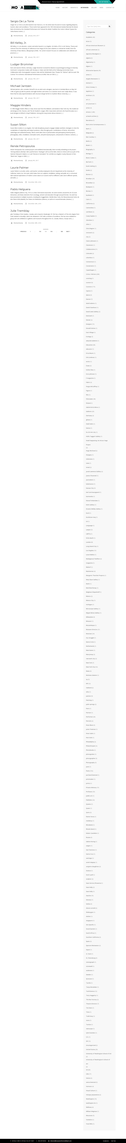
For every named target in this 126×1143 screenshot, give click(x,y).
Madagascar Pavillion (93, 559)
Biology (88, 153)
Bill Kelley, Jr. (18, 42)
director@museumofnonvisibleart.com (60, 1141)
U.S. (87, 1037)
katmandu (89, 496)
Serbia (88, 904)
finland (88, 403)
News (101, 7)
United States (90, 1049)
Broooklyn (89, 183)
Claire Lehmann (91, 241)
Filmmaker (89, 399)
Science (88, 871)
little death (89, 538)
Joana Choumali (91, 476)
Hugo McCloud (90, 451)
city (87, 237)
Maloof (88, 567)
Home (57, 7)
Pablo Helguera (20, 189)
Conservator (90, 266)
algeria (88, 58)
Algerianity (89, 62)
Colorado (89, 253)
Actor (88, 41)
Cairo (87, 199)
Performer (89, 717)
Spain (88, 941)
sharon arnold (90, 908)
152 (40, 231)
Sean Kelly (89, 887)
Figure (88, 391)
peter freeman (91, 729)
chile (87, 224)
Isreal (88, 467)
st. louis (88, 954)
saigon (88, 846)
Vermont (89, 1086)
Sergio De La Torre (22, 21)
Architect (89, 95)
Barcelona (89, 120)
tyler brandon (90, 1033)
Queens (88, 804)
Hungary (89, 455)
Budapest (89, 187)
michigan (89, 604)
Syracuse (89, 979)
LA (87, 521)
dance (88, 295)
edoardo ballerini (91, 341)
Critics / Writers (91, 274)
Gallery (94, 7)
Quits (88, 812)
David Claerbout (91, 307)
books (88, 170)
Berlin (88, 141)
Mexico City (90, 600)
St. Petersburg (90, 958)
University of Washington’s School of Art (98, 1062)
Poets (88, 771)
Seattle (88, 895)
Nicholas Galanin (91, 675)
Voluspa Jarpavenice (92, 1095)
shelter (88, 916)
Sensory (88, 900)
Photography (90, 762)
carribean (89, 212)
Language (89, 525)
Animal (88, 83)
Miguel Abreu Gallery (92, 613)
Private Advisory (91, 787)
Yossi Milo (89, 1124)
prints (88, 783)
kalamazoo (89, 484)
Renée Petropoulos (22, 146)
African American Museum (94, 45)
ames (88, 74)
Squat (88, 950)
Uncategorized (91, 1045)
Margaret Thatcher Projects (95, 575)
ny (87, 679)
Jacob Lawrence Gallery (93, 471)
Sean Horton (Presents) (93, 883)
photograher (90, 754)
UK (87, 1041)
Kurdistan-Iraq (91, 517)
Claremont (89, 245)
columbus (89, 257)
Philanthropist (90, 746)
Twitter (113, 1141)
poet (87, 767)
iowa (87, 463)
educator (89, 349)
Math (88, 584)
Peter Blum (89, 725)
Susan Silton (18, 124)
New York (89, 663)
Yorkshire (89, 1120)
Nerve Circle (90, 642)
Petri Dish (89, 737)
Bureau (88, 191)
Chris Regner (90, 228)
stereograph (90, 962)
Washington (90, 1099)
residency (89, 821)
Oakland (89, 688)
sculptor (88, 879)
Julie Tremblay (19, 210)
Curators (89, 287)
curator (88, 282)
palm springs (90, 704)
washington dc (91, 1103)
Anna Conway (90, 87)
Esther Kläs (89, 370)
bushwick (89, 195)
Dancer (88, 299)
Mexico (88, 596)
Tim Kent (89, 1008)
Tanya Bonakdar (91, 987)
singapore (89, 920)
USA (87, 1074)
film (87, 395)
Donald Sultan (90, 328)
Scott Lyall (89, 875)
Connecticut (90, 262)
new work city (90, 658)
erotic (88, 361)
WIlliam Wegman (91, 1111)
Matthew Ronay (91, 588)
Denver (88, 320)
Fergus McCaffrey (91, 386)
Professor (89, 792)
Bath (87, 129)
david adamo (90, 303)
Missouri (89, 621)
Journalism (89, 480)
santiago (89, 858)
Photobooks (90, 750)
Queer (88, 808)
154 (51, 231)
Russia (88, 837)
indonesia (89, 459)
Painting (89, 700)
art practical (90, 104)
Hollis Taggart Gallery (93, 436)
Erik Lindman (90, 357)
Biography (89, 149)
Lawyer (88, 530)
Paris (87, 708)
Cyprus (88, 291)
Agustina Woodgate (92, 54)
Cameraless (90, 208)
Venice (88, 1078)
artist (88, 108)
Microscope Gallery (92, 609)
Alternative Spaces (92, 70)
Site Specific (90, 925)
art (87, 99)
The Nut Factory (91, 999)
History (65, 7)
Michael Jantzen (20, 86)
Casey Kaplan (90, 216)
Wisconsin (89, 1115)
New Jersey (89, 654)
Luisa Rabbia (90, 555)
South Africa (90, 933)
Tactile (88, 983)
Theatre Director (91, 1004)
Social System (90, 929)
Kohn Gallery (90, 505)
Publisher (89, 800)
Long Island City (91, 546)
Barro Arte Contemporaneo (95, 124)
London (88, 542)
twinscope (89, 1029)
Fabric (88, 382)
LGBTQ (88, 534)
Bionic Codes (90, 158)
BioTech (88, 162)
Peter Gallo (89, 733)
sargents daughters (92, 866)
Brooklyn (89, 178)
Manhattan (90, 571)
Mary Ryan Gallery (92, 579)
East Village (90, 332)
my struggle (90, 638)
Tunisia (88, 1024)
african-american (91, 50)
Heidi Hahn (89, 424)
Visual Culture (90, 1090)
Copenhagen (90, 270)
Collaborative (90, 249)
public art (89, 796)
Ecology (88, 336)
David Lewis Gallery (92, 312)
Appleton (89, 91)
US (87, 1070)
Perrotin (88, 721)
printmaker (89, 779)
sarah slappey (90, 862)
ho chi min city (91, 432)
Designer (89, 324)
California (89, 203)
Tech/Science (90, 991)
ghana (88, 420)
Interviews (84, 7)
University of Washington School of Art (98, 1053)
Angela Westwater (92, 79)
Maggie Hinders (20, 105)
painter (88, 696)
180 (62, 231)
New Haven (89, 650)
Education (89, 345)
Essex (88, 366)
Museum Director (91, 629)
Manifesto (74, 7)
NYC (87, 683)
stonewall (89, 966)
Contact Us (110, 7)
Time (87, 1012)
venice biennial (91, 1082)
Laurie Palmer (19, 167)
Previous (23, 231)
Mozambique (90, 625)
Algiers (88, 66)
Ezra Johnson (90, 374)
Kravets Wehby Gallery (93, 509)
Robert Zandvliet (91, 833)
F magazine (90, 378)
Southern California (92, 937)
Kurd (87, 513)
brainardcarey (18, 35)
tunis (87, 1020)
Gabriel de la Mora (92, 407)
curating (89, 278)
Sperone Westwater (92, 945)
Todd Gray (89, 1016)
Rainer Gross (90, 816)
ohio (87, 692)
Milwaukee (89, 617)
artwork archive (91, 116)
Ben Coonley (90, 137)
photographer (90, 758)
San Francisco (90, 850)
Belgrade (89, 133)
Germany (89, 415)
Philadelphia (90, 742)
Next (68, 231)
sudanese (89, 970)
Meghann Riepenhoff (92, 592)
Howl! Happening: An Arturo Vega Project (97, 443)
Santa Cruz (89, 854)
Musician (89, 634)
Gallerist (89, 411)
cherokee (89, 220)
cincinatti (89, 232)
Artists (88, 112)
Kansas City (90, 488)
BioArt (88, 145)
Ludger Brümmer (21, 64)
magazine (89, 563)
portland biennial (91, 775)
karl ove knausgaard (92, 492)
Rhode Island (90, 829)
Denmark (89, 316)
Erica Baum (89, 353)
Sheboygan (89, 912)
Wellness (89, 1107)
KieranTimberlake (92, 500)
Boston (88, 174)
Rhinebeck (89, 825)
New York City (90, 667)
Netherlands (90, 646)
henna (88, 428)
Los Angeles (90, 550)
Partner (88, 713)
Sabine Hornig (90, 841)
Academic (89, 37)
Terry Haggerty (91, 995)
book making (90, 166)
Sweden (88, 974)
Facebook (106, 1141)
